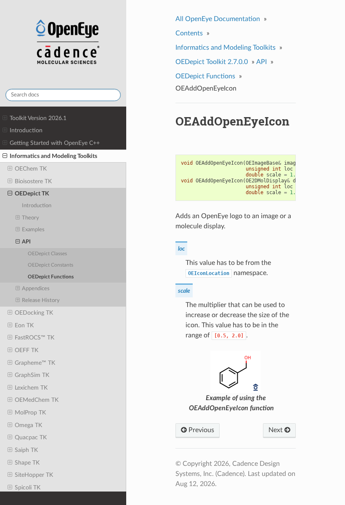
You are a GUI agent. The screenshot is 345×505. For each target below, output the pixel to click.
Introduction (26, 130)
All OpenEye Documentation (217, 19)
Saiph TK (26, 450)
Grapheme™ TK (35, 363)
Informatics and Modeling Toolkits (53, 156)
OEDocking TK (34, 313)
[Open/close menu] (5, 118)
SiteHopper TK (34, 475)
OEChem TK (31, 169)
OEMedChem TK (36, 400)
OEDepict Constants (50, 265)
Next (276, 430)
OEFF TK (26, 350)
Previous (200, 430)
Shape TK (27, 463)
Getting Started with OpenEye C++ (55, 143)
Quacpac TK (31, 437)
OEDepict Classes (47, 253)
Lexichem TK (31, 388)
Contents (189, 33)
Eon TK (24, 325)
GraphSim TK (32, 375)
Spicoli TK (27, 487)
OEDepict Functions (51, 277)
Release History (41, 300)
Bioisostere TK (33, 181)
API (26, 242)
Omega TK (28, 425)
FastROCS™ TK (34, 337)
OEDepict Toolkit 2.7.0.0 (211, 62)
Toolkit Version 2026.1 (38, 118)
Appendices (36, 288)
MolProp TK (30, 412)
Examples (33, 229)
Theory (30, 218)
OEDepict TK (32, 193)
